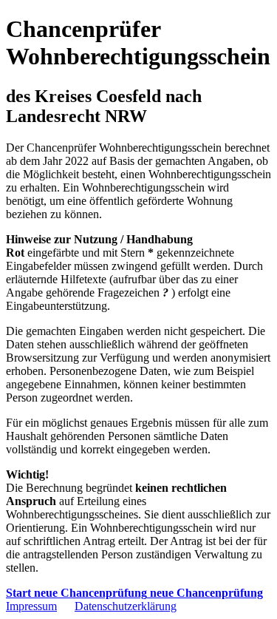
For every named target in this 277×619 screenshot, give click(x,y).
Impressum (31, 606)
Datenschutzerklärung (126, 606)
